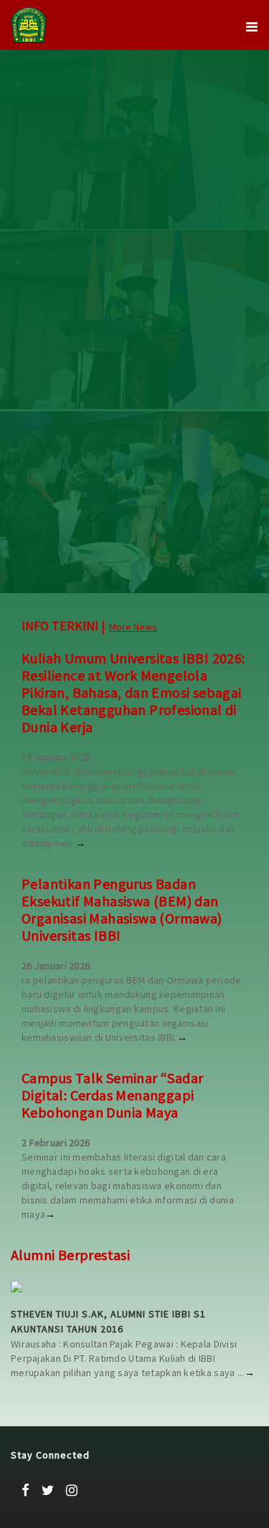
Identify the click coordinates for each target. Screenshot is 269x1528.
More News (133, 626)
